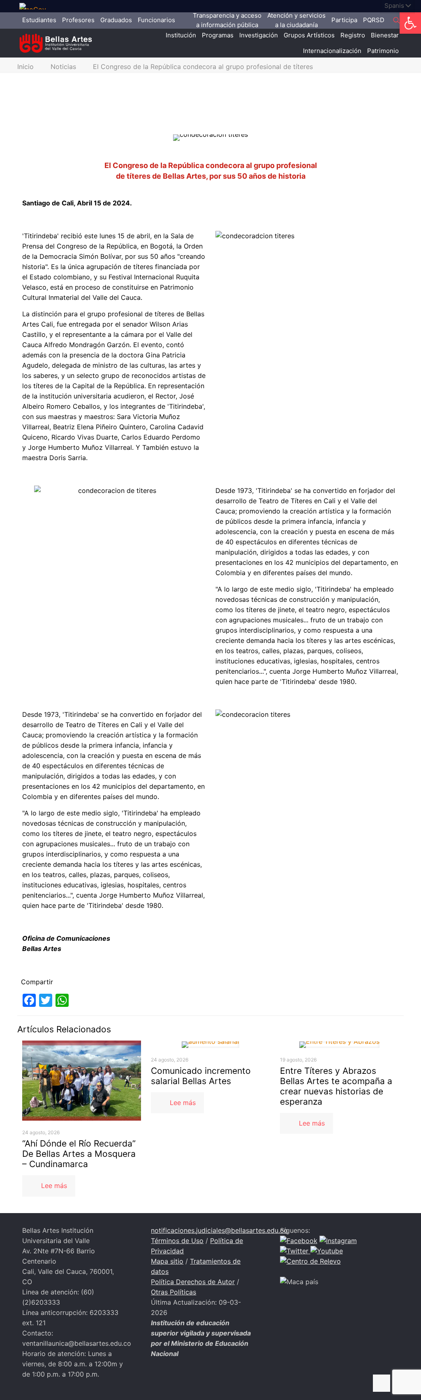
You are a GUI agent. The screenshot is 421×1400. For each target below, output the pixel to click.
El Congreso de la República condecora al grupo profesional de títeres (203, 66)
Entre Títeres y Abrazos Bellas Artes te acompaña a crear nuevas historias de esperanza (336, 1086)
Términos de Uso (177, 1241)
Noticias (63, 66)
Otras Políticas (173, 1292)
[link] (35, 6)
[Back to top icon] (381, 1383)
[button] (410, 23)
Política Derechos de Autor (193, 1282)
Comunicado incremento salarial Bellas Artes (201, 1076)
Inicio (25, 66)
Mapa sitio (167, 1261)
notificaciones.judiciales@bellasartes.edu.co (219, 1230)
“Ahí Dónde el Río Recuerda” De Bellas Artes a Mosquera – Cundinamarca (79, 1153)
